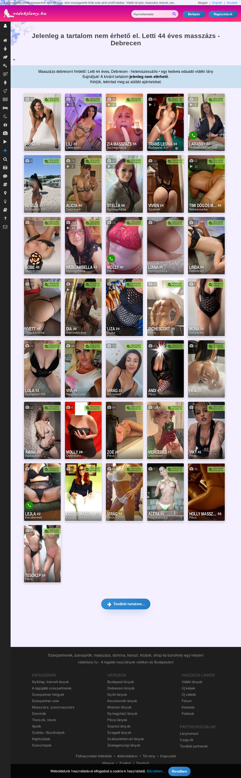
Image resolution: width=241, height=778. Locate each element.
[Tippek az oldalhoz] (5, 201)
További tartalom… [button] (128, 604)
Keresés (188, 706)
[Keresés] (5, 159)
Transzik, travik (5, 91)
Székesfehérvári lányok (125, 738)
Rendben (179, 771)
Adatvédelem (127, 755)
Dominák (5, 66)
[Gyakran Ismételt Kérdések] (5, 218)
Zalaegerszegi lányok (124, 745)
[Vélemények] (5, 176)
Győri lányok (117, 694)
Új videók (5, 142)
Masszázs (5, 57)
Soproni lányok (118, 726)
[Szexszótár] (5, 210)
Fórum (187, 700)
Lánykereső (189, 733)
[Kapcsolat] (5, 227)
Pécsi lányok (117, 719)
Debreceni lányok (121, 687)
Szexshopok (42, 745)
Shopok (5, 125)
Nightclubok (41, 738)
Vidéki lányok (192, 681)
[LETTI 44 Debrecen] (14, 59)
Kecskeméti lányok (122, 700)
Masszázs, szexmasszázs (53, 706)
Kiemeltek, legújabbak (5, 40)
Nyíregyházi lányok (122, 713)
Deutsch (232, 2)
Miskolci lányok (119, 706)
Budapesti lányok (120, 681)
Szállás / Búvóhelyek (5, 108)
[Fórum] (5, 184)
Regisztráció (223, 14)
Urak (5, 82)
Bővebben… (156, 770)
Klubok (5, 116)
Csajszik (186, 739)
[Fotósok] (5, 167)
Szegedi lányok (119, 732)
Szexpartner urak (45, 700)
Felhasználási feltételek (94, 755)
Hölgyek (5, 49)
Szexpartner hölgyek (48, 694)
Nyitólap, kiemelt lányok (50, 681)
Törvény (149, 755)
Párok (5, 74)
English (217, 2)
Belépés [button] (194, 14)
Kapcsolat (168, 755)
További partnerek (194, 745)
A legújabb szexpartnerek (52, 687)
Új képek (5, 133)
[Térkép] (5, 193)
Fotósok (188, 713)
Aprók (5, 99)
